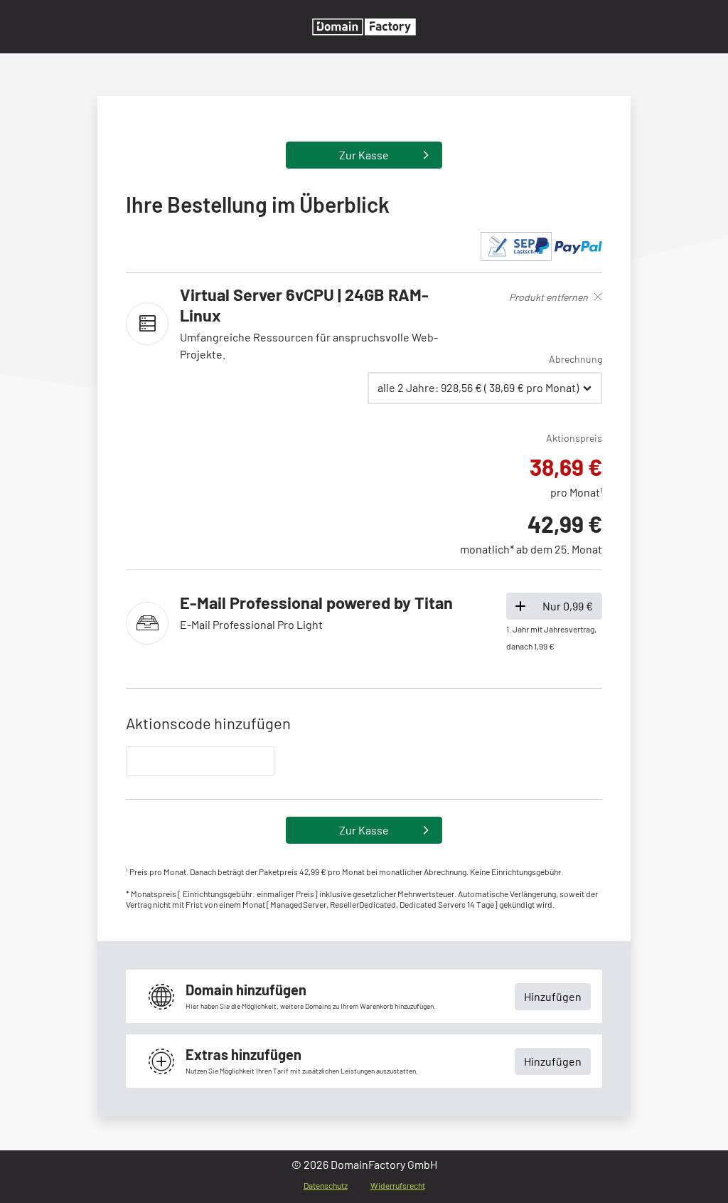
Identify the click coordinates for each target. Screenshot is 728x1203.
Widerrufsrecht (397, 1185)
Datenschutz (326, 1185)
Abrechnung (575, 359)
